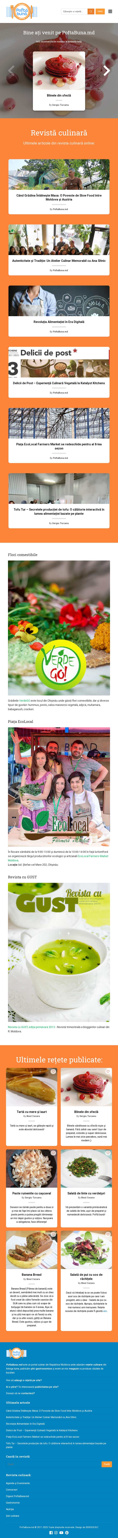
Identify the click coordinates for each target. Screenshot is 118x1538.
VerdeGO (24, 700)
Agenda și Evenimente (18, 1483)
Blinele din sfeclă (86, 1112)
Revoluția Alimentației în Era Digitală (25, 1423)
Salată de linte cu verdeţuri (86, 1193)
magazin (74, 1368)
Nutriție (10, 1509)
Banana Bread (31, 1275)
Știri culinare (12, 1515)
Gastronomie (13, 1502)
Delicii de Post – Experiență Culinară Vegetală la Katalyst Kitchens (42, 1430)
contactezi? (27, 1393)
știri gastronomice (41, 1368)
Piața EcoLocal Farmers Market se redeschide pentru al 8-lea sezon (42, 1436)
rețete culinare (93, 1364)
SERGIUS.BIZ (92, 1527)
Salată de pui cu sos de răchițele (86, 1276)
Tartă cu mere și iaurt (32, 1112)
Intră (100, 11)
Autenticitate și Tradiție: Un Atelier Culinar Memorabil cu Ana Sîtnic (41, 1417)
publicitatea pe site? (47, 1386)
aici (105, 1311)
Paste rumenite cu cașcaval (31, 1193)
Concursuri (11, 1489)
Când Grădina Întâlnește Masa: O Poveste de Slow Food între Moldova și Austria (49, 1410)
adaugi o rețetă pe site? (28, 1380)
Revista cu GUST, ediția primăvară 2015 (31, 1027)
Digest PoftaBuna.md (17, 1496)
